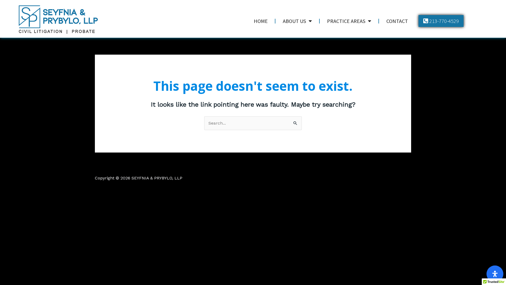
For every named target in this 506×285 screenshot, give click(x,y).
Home (261, 21)
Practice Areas (346, 21)
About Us (294, 21)
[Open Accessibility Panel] (494, 273)
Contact (397, 21)
